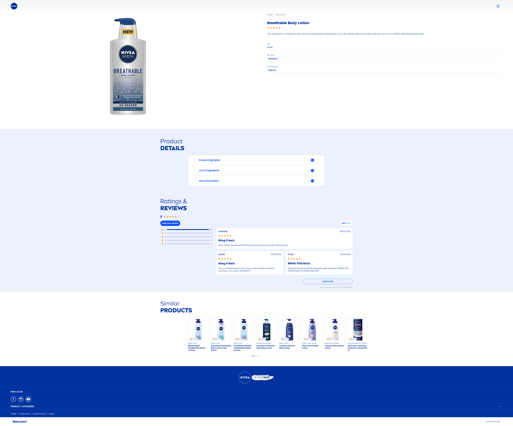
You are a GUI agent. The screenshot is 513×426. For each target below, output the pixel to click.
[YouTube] (28, 399)
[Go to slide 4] (257, 356)
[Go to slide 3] (256, 356)
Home (270, 15)
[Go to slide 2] (254, 356)
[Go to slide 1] (252, 356)
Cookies (14, 413)
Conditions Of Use (39, 413)
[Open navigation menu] (498, 6)
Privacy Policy (24, 413)
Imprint (51, 413)
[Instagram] (21, 399)
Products (281, 15)
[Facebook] (13, 399)
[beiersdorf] (20, 421)
